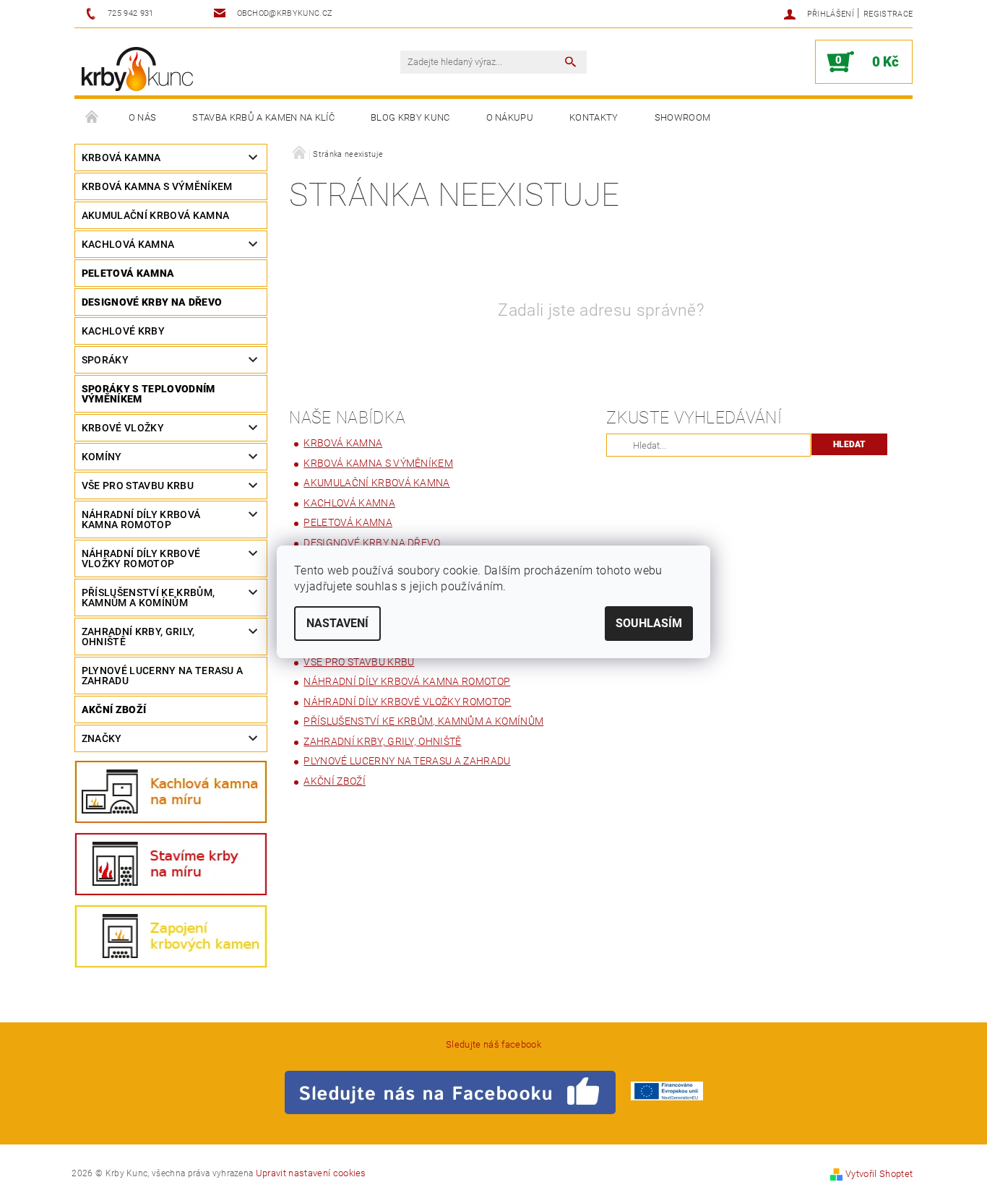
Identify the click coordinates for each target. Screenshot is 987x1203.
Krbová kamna (121, 157)
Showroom (683, 117)
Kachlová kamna (128, 244)
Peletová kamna (128, 273)
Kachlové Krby (123, 331)
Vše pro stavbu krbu (138, 485)
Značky (102, 738)
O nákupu (510, 117)
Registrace (888, 14)
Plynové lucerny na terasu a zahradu (162, 675)
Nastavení (337, 623)
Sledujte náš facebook (493, 1044)
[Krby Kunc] (137, 69)
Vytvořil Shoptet (879, 1173)
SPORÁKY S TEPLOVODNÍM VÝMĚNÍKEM (148, 394)
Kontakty (594, 117)
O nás (143, 117)
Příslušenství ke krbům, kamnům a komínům (148, 597)
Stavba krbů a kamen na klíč (263, 117)
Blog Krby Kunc (410, 117)
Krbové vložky (123, 428)
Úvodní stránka (92, 118)
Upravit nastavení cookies (311, 1173)
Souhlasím (649, 623)
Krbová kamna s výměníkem (157, 186)
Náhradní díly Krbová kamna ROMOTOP (141, 519)
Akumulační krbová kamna (155, 215)
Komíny (102, 456)
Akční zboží (114, 709)
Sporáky (105, 360)
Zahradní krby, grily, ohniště (138, 636)
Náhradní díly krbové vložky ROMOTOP (141, 558)
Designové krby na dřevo (152, 302)
